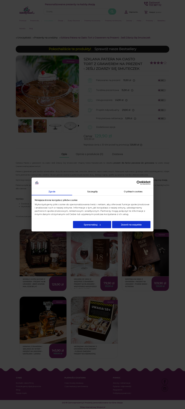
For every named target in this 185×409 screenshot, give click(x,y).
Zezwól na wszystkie (131, 224)
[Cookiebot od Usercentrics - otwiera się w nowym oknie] (138, 183)
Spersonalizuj (90, 224)
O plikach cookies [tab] (133, 191)
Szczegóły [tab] (92, 191)
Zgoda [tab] (51, 191)
